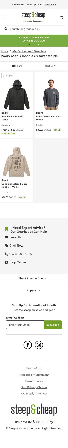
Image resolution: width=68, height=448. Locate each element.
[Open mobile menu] (5, 17)
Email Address (15, 317)
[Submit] (6, 28)
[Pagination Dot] (29, 44)
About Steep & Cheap (32, 278)
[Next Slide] (65, 4)
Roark (4, 51)
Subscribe (52, 325)
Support (32, 290)
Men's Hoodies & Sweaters (29, 51)
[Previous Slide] (2, 4)
